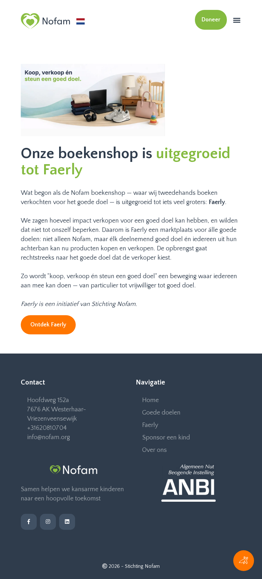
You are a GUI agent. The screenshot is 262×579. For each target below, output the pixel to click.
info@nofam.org (48, 437)
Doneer (210, 20)
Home (150, 400)
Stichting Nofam (142, 566)
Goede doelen (161, 412)
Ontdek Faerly (48, 325)
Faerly (150, 425)
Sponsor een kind (166, 437)
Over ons (154, 449)
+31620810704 (47, 427)
